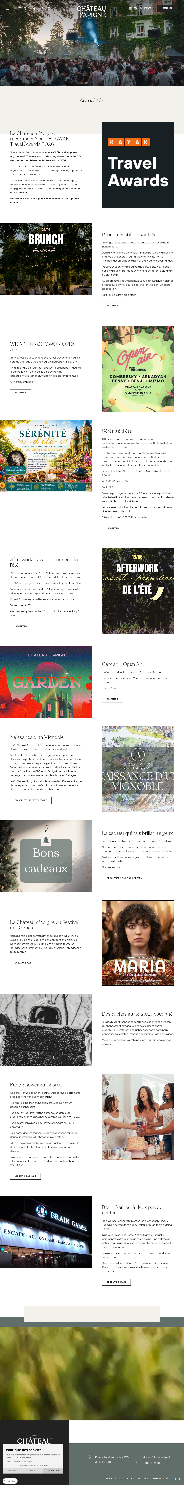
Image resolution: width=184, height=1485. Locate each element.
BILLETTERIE (112, 699)
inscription (21, 626)
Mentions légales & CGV (119, 1479)
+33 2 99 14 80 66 (33, 8)
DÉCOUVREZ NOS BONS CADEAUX (124, 878)
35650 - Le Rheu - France (26, 8)
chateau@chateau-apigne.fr (41, 8)
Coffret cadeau (49, 8)
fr (179, 1479)
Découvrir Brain (116, 1282)
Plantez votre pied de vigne (31, 800)
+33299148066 (157, 1463)
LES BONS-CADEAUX (25, 1176)
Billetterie (112, 306)
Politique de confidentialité (153, 1479)
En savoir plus (23, 963)
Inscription (113, 528)
